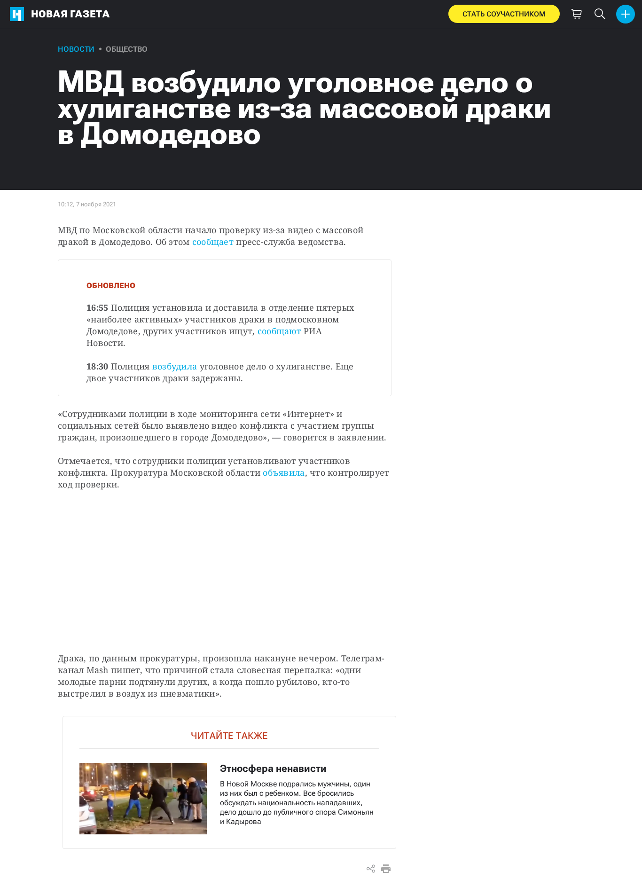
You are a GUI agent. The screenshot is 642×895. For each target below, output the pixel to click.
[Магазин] (576, 14)
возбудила (174, 366)
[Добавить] (625, 14)
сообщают (281, 331)
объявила (284, 472)
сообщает (213, 241)
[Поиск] (599, 14)
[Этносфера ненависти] (229, 782)
